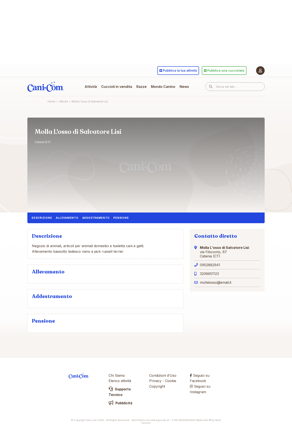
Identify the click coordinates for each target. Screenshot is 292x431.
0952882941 (210, 265)
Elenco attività (120, 381)
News (184, 86)
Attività (91, 86)
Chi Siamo (117, 375)
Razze (141, 86)
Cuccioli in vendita (116, 86)
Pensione (121, 217)
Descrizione (42, 217)
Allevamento (67, 217)
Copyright (157, 386)
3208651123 (209, 274)
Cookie (170, 381)
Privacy (155, 381)
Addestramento (96, 217)
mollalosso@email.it (215, 282)
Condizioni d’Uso (162, 375)
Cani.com (45, 86)
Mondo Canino (163, 86)
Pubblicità (123, 403)
